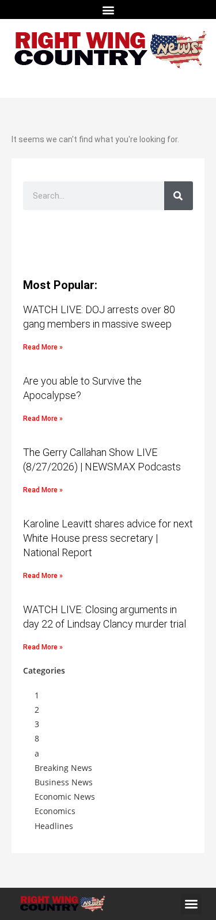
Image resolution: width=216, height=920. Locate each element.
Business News (64, 782)
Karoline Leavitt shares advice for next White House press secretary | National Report (108, 538)
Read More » (43, 347)
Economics (55, 810)
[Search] (178, 195)
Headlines (54, 825)
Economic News (65, 796)
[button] (108, 9)
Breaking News (63, 767)
